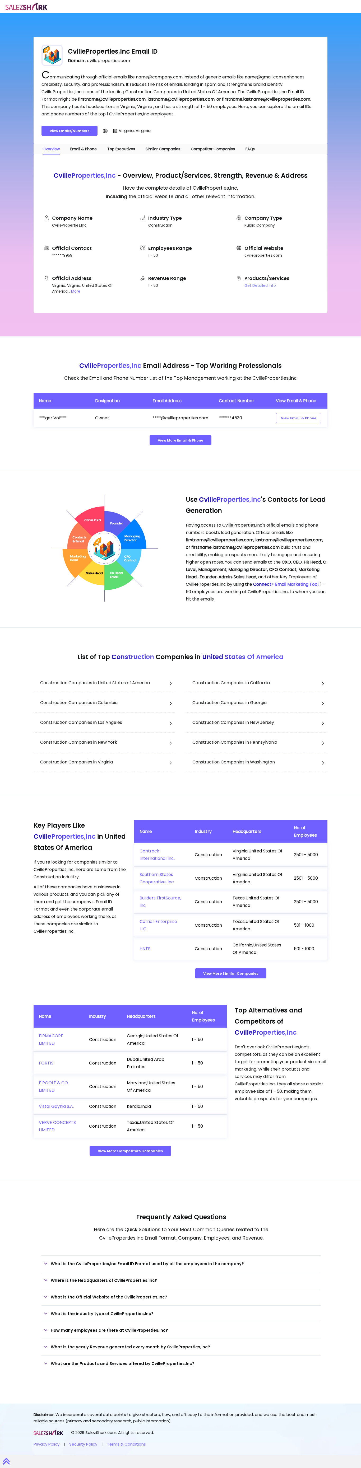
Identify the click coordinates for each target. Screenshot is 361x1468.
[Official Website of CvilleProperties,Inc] (105, 131)
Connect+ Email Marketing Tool (285, 584)
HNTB (145, 949)
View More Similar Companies (230, 973)
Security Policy (83, 1444)
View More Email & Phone (180, 440)
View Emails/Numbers (69, 130)
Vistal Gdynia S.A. (56, 1106)
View (298, 418)
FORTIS (46, 1063)
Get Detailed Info (260, 285)
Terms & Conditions (126, 1444)
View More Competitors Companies (130, 1150)
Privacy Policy (46, 1444)
